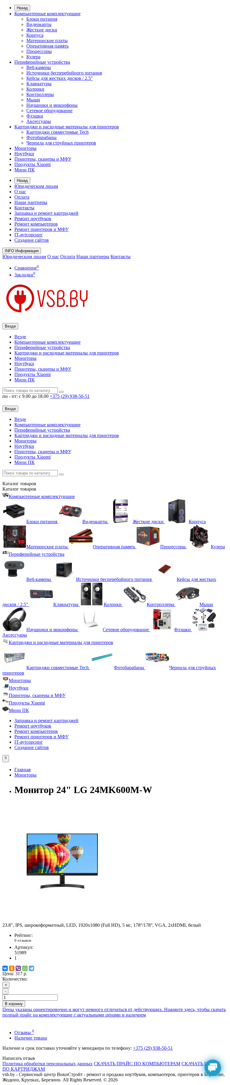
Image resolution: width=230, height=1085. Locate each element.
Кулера (33, 56)
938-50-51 (70, 396)
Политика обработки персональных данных (47, 1063)
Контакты (24, 207)
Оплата (21, 197)
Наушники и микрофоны (52, 105)
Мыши (33, 99)
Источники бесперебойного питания (64, 72)
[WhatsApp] (25, 968)
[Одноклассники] (11, 968)
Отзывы (24, 1032)
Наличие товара (30, 1037)
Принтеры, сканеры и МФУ (42, 159)
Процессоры (39, 51)
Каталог (19, 488)
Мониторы (25, 148)
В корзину (14, 1004)
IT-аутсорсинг (28, 234)
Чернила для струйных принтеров (61, 142)
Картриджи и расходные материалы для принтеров (66, 126)
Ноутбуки (24, 153)
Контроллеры (40, 94)
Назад (22, 8)
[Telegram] (31, 968)
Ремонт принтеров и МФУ (41, 229)
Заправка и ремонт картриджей (46, 213)
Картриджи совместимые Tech (57, 132)
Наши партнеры (30, 202)
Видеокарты (39, 24)
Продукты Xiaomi (32, 164)
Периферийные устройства (42, 62)
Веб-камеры (38, 67)
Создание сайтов (31, 240)
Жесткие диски (41, 29)
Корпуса (34, 35)
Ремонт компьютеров (36, 223)
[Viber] (18, 968)
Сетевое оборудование (49, 110)
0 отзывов (22, 940)
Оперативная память (47, 45)
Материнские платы (47, 40)
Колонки (35, 89)
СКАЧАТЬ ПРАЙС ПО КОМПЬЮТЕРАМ (137, 1063)
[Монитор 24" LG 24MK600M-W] (62, 919)
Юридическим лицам (36, 186)
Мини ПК (24, 169)
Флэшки (34, 115)
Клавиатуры (39, 83)
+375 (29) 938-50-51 (153, 1048)
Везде (20, 336)
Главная (22, 769)
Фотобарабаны (41, 137)
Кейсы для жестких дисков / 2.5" (59, 78)
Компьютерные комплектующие (47, 13)
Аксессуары (38, 121)
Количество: (15, 978)
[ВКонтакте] (5, 968)
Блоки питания (41, 19)
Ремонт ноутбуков (32, 218)
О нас (20, 191)
